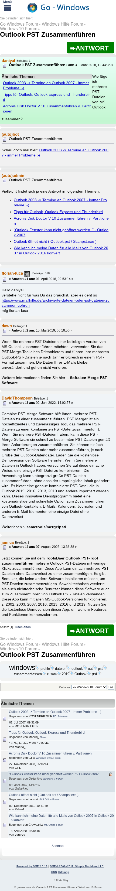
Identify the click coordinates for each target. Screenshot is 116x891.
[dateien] (68, 669)
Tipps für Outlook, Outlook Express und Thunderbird (58, 212)
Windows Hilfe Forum (62, 24)
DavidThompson (17, 398)
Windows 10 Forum (18, 28)
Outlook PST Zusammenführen (47, 34)
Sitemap (58, 846)
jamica (8, 542)
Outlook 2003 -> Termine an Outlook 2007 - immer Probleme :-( (55, 712)
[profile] (52, 669)
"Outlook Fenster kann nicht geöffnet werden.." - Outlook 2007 (54, 774)
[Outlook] (89, 674)
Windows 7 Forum (53, 778)
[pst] (105, 669)
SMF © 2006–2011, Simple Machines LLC (77, 866)
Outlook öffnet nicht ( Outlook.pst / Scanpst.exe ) (55, 242)
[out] (95, 669)
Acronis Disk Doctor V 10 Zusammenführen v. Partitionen (50, 753)
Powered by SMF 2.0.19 (31, 866)
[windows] (37, 669)
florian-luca (12, 273)
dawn (7, 325)
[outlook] (85, 669)
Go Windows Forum (19, 24)
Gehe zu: (65, 687)
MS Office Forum (50, 799)
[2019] (71, 674)
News (43, 737)
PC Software (60, 716)
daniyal (8, 60)
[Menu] (7, 7)
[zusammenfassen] (44, 674)
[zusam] (59, 674)
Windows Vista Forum (48, 758)
